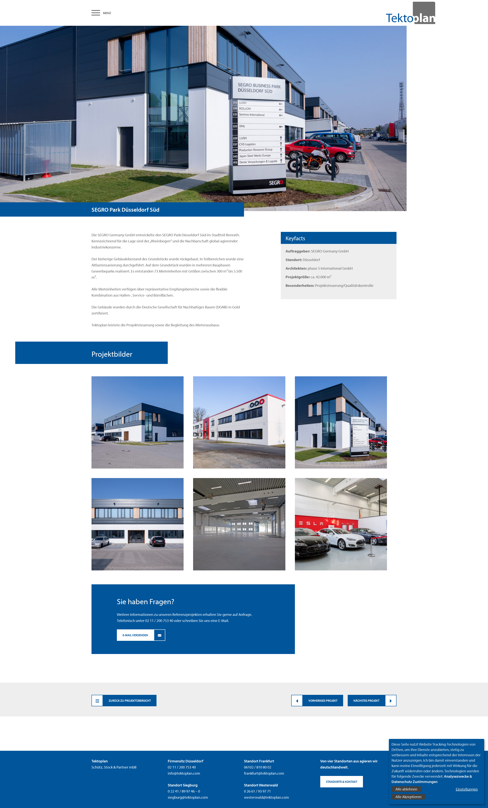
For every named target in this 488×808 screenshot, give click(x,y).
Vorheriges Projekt (322, 700)
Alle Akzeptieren (408, 796)
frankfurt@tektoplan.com (264, 773)
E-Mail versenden (135, 635)
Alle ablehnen (406, 789)
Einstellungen (467, 789)
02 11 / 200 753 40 (159, 620)
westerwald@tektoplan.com (266, 797)
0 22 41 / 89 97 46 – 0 (184, 791)
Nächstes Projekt (366, 700)
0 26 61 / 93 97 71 (257, 791)
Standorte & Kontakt (341, 782)
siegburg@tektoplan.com (188, 797)
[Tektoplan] (397, 13)
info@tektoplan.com (184, 773)
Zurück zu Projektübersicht (130, 700)
